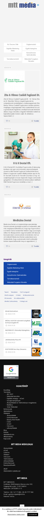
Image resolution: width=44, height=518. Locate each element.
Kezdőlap (7, 390)
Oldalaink (7, 413)
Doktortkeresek (12, 418)
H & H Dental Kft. (22, 163)
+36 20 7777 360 (27, 492)
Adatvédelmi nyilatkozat (12, 471)
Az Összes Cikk (12, 44)
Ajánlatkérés (8, 411)
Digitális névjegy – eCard (15, 398)
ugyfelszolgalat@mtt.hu (16, 494)
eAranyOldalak (12, 428)
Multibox (10, 405)
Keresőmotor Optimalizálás (31, 54)
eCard (9, 424)
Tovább (36, 121)
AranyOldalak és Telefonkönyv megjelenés (21, 403)
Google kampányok (13, 401)
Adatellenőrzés (9, 434)
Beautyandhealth (9, 465)
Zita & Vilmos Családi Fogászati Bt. (22, 95)
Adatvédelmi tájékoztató (16, 514)
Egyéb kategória (31, 49)
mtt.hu (12, 496)
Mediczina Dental (22, 220)
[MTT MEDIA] (22, 5)
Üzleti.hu (7, 452)
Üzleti (9, 422)
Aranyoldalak (11, 415)
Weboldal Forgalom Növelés (31, 60)
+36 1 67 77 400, (15, 492)
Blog (5, 430)
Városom (10, 426)
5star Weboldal (12, 407)
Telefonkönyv (8, 459)
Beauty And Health (13, 420)
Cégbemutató (31, 44)
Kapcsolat (7, 439)
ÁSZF (6, 469)
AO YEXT (10, 394)
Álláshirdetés (8, 437)
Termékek (7, 392)
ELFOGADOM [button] (33, 514)
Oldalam (6, 455)
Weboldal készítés (13, 396)
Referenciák (8, 409)
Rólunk (6, 432)
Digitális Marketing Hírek (13, 50)
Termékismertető (13, 59)
